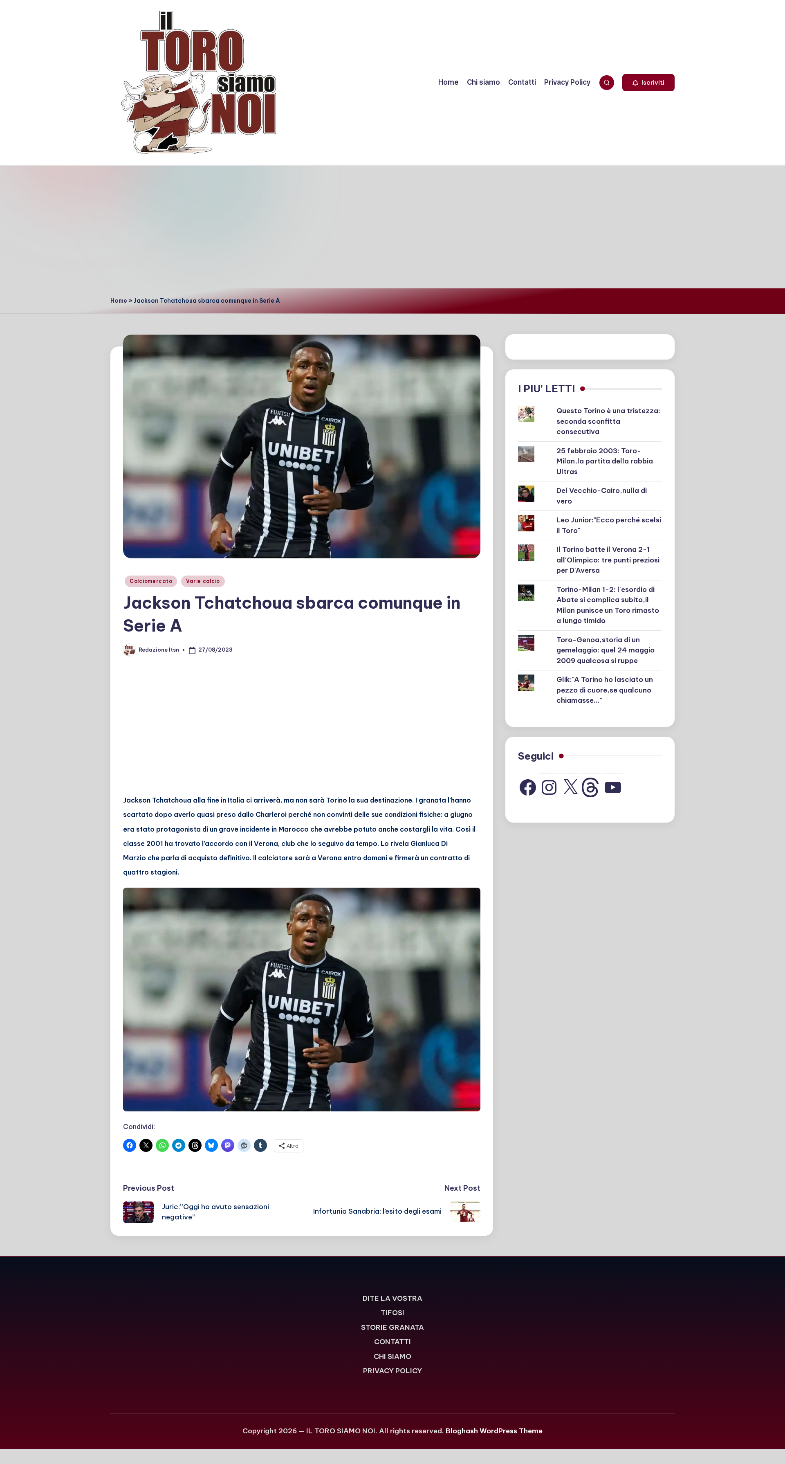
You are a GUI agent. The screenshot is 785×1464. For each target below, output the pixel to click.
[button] (648, 82)
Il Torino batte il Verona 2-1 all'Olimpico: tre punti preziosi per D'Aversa (607, 560)
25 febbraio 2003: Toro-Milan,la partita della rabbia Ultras (604, 461)
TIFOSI (392, 1312)
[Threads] (591, 787)
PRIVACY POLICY (392, 1370)
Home (118, 300)
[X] (570, 787)
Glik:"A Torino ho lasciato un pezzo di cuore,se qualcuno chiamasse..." (604, 690)
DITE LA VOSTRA (392, 1298)
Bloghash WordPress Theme (494, 1430)
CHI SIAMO (392, 1356)
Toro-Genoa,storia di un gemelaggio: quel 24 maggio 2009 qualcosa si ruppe (605, 650)
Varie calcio (203, 581)
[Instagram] (549, 787)
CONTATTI (392, 1341)
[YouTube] (613, 787)
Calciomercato (151, 581)
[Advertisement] (392, 227)
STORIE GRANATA (392, 1327)
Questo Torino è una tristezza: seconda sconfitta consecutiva (608, 421)
